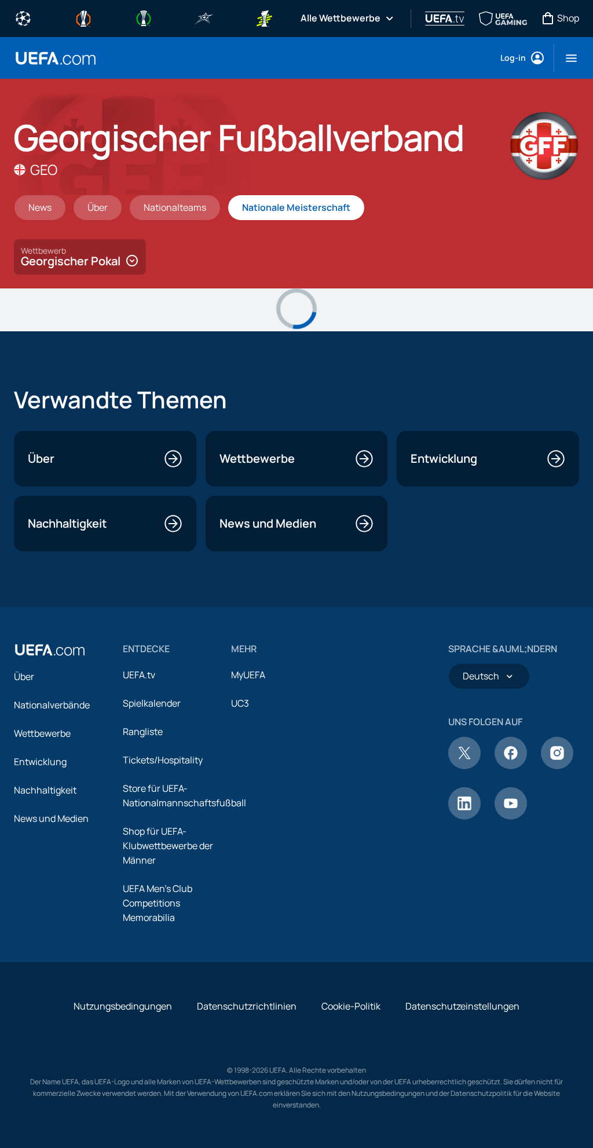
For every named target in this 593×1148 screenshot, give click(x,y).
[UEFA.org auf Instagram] (557, 765)
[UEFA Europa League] (83, 17)
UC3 (240, 703)
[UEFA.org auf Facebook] (511, 765)
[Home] (50, 650)
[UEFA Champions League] (23, 17)
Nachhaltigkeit (45, 790)
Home (55, 58)
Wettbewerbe (42, 733)
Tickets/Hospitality (163, 760)
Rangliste (143, 731)
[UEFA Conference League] (143, 17)
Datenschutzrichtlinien (246, 1006)
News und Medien (51, 818)
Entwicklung (40, 761)
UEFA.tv (139, 674)
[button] (566, 58)
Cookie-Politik (350, 1006)
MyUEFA (248, 674)
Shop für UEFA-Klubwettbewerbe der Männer (168, 846)
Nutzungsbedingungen (123, 1006)
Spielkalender (152, 703)
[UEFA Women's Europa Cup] (264, 17)
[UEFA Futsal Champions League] (204, 17)
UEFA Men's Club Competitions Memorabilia (157, 903)
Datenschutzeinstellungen (462, 1006)
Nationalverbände (52, 705)
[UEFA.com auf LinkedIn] (464, 816)
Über (24, 676)
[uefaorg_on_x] (464, 765)
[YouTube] (511, 816)
